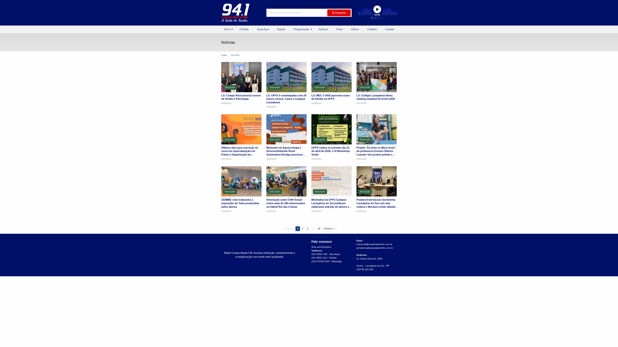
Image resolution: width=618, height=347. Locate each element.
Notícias (323, 29)
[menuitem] (227, 29)
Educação (230, 87)
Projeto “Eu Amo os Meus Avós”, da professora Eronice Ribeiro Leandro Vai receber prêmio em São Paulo (376, 151)
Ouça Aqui (263, 29)
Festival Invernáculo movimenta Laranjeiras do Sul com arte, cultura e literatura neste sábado (376, 203)
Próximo (328, 228)
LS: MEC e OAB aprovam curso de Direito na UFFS (330, 97)
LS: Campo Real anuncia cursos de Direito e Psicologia (241, 97)
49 (319, 228)
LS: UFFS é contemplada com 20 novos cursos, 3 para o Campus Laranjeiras (286, 99)
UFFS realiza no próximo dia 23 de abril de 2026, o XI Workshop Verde (330, 151)
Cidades (372, 29)
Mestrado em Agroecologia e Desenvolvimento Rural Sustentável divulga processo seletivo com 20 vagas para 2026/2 (284, 151)
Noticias (235, 55)
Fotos (339, 29)
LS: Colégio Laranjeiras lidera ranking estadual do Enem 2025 (375, 97)
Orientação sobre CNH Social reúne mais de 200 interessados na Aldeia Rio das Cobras (285, 203)
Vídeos (355, 29)
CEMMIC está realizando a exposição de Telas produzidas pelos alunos (240, 203)
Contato (389, 29)
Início (227, 29)
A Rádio (244, 29)
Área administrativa (321, 247)
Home (224, 55)
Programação (301, 29)
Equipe (281, 29)
